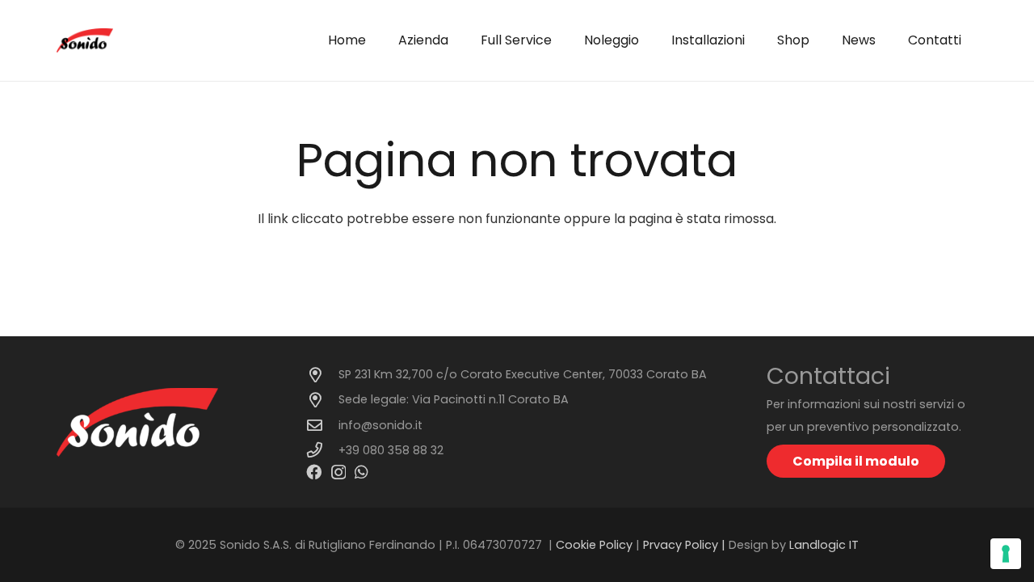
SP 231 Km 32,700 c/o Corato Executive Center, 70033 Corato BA (522, 374)
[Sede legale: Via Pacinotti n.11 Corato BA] (322, 399)
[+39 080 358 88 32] (322, 450)
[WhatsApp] (361, 471)
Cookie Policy (594, 545)
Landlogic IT (824, 545)
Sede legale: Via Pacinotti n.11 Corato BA (453, 399)
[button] (560, 40)
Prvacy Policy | (686, 545)
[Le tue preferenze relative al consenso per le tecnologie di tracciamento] (1005, 553)
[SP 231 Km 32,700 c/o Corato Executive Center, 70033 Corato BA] (322, 374)
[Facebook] (314, 471)
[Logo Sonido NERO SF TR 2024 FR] (85, 40)
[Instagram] (338, 472)
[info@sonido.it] (322, 424)
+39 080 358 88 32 (390, 450)
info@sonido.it (380, 425)
